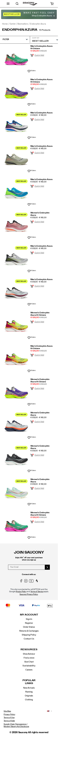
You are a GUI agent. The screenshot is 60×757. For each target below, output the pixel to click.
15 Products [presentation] (44, 30)
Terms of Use (9, 718)
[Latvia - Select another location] (47, 711)
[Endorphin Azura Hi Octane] (16, 58)
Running (29, 692)
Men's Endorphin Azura (41, 113)
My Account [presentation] (29, 614)
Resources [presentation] (29, 649)
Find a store (29, 658)
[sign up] (47, 567)
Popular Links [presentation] (28, 682)
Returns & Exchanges (29, 631)
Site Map (7, 711)
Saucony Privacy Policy (29, 594)
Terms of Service (37, 592)
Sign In (29, 619)
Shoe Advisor (29, 654)
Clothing (29, 699)
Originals (29, 696)
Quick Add (39, 55)
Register (29, 623)
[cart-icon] (52, 3)
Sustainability (28, 666)
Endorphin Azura (19, 29)
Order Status (29, 627)
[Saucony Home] (30, 3)
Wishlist (29, 71)
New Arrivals (29, 688)
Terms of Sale (9, 721)
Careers (29, 670)
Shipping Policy (29, 635)
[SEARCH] (17, 3)
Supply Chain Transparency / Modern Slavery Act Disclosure (16, 725)
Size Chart (29, 662)
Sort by (35, 38)
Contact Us (29, 639)
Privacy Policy (21, 592)
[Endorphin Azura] (16, 124)
